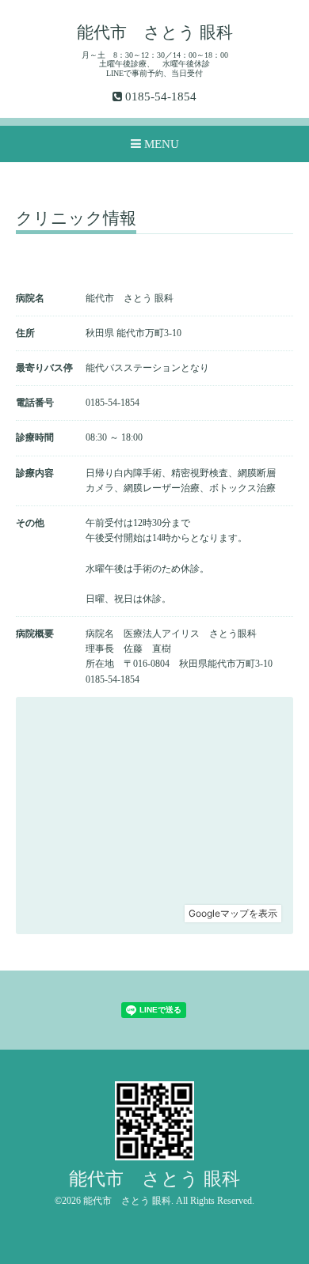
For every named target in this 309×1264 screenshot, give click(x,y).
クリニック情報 (76, 219)
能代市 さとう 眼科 (155, 32)
